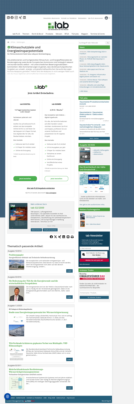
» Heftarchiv (97, 152)
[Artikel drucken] (72, 236)
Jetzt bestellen (25, 179)
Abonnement (36, 230)
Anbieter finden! (95, 297)
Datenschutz (60, 398)
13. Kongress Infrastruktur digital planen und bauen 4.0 (93, 75)
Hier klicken (96, 255)
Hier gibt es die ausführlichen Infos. (92, 205)
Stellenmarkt (20, 398)
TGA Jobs (75, 34)
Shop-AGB (51, 398)
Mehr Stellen (94, 138)
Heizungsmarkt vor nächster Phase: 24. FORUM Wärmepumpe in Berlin (93, 59)
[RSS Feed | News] (8, 17)
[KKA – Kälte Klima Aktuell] (83, 224)
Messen (59, 34)
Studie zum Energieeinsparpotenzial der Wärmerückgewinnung (38, 312)
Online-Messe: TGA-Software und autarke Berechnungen (94, 81)
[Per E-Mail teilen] (68, 236)
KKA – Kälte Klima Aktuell (93, 224)
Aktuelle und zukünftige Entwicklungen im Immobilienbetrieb (93, 86)
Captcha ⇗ (102, 257)
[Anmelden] (107, 17)
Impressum (71, 398)
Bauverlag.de (106, 401)
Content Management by (15, 401)
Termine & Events (97, 34)
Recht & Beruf (37, 34)
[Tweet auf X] (55, 238)
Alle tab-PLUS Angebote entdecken (41, 188)
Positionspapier (16, 255)
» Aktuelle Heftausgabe (101, 150)
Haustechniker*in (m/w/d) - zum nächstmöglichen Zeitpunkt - (92, 126)
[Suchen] (108, 42)
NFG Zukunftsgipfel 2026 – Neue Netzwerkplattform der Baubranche (94, 65)
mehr (69, 271)
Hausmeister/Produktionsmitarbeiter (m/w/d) (94, 103)
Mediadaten (82, 18)
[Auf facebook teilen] (51, 238)
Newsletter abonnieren (51, 18)
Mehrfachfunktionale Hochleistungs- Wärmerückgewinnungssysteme (26, 370)
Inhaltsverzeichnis (50, 230)
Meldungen (21, 42)
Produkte (49, 34)
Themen (25, 34)
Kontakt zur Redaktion (69, 18)
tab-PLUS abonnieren (95, 18)
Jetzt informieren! (85, 264)
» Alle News (84, 91)
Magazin (84, 34)
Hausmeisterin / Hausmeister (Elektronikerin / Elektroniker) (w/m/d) (91, 114)
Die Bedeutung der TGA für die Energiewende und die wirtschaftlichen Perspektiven (33, 282)
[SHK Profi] (83, 217)
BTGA (67, 34)
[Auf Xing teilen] (60, 238)
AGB (45, 398)
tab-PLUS (16, 34)
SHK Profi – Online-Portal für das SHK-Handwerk (95, 216)
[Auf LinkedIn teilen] (64, 238)
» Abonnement (98, 154)
